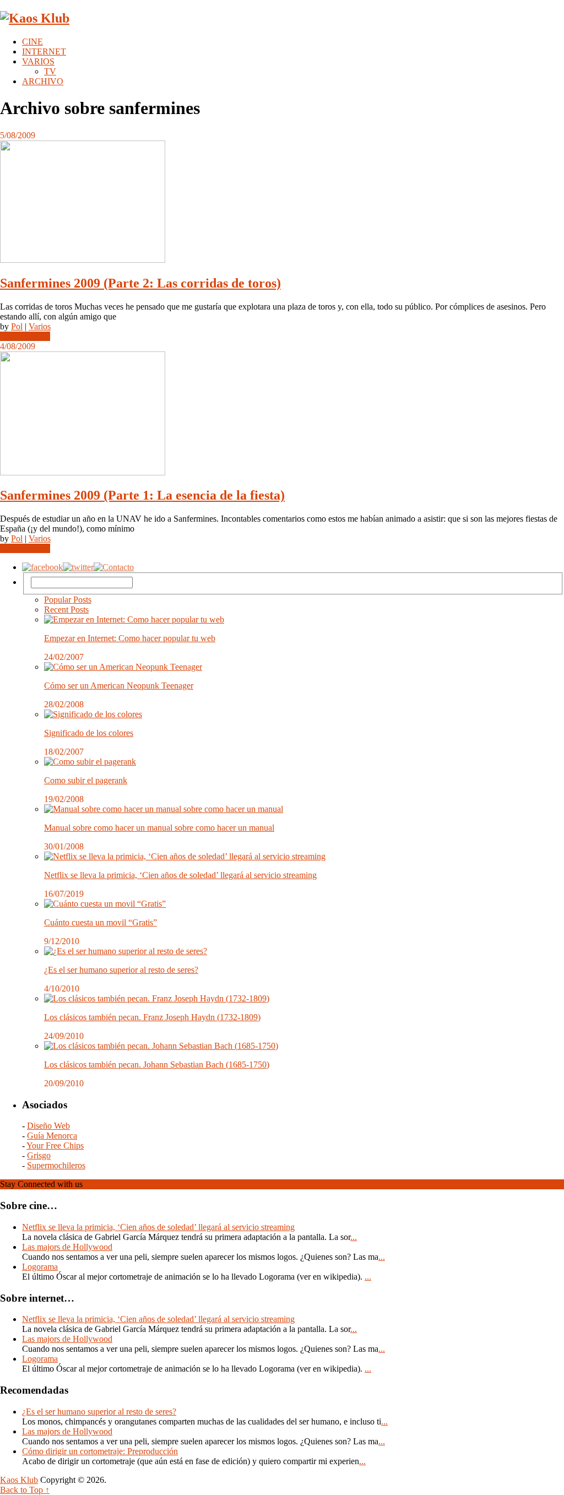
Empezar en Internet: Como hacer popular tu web (129, 638)
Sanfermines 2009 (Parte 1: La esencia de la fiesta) (142, 495)
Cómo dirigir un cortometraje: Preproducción (100, 1451)
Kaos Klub (19, 1480)
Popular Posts (67, 599)
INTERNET (44, 51)
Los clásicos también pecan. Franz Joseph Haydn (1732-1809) (152, 1017)
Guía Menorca (52, 1135)
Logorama (40, 1266)
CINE (32, 41)
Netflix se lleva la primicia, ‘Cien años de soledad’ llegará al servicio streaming (180, 875)
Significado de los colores (88, 733)
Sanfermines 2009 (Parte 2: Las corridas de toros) (140, 283)
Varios (40, 326)
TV (50, 71)
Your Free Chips (55, 1145)
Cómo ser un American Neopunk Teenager (118, 685)
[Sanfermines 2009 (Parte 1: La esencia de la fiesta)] (282, 414)
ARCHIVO (42, 81)
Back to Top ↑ (25, 1489)
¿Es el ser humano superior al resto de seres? (121, 969)
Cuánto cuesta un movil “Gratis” (100, 922)
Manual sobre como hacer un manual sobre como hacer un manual (159, 827)
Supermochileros (56, 1165)
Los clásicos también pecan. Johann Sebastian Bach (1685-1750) (156, 1064)
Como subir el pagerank (85, 780)
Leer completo (25, 336)
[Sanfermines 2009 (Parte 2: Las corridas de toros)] (282, 202)
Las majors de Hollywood (67, 1247)
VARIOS (38, 61)
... (353, 1237)
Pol (17, 326)
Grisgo (39, 1155)
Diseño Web (48, 1125)
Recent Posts (66, 609)
